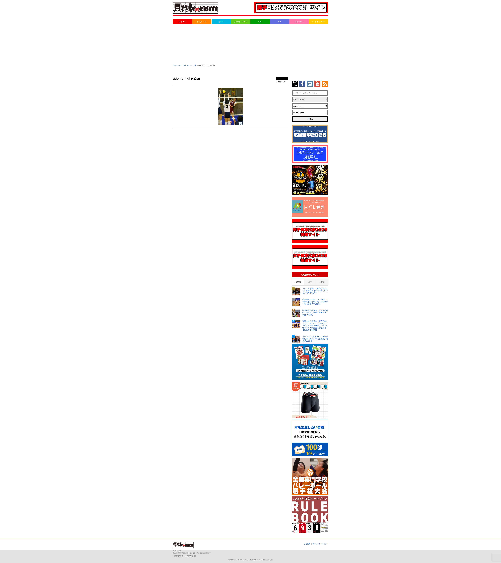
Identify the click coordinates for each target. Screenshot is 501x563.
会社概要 (307, 544)
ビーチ (221, 22)
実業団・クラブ (240, 22)
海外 (279, 22)
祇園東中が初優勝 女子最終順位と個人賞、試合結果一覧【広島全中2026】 (315, 312)
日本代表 (182, 22)
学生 (260, 22)
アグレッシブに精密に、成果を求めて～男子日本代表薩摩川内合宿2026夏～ (315, 339)
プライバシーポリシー (320, 544)
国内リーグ (201, 22)
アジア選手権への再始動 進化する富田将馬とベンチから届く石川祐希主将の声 (315, 291)
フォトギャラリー (318, 22)
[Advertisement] (250, 44)
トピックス (299, 22)
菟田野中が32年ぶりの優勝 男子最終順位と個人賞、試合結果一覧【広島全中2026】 (315, 301)
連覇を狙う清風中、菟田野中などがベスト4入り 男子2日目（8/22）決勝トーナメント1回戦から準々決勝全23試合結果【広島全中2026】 (315, 325)
